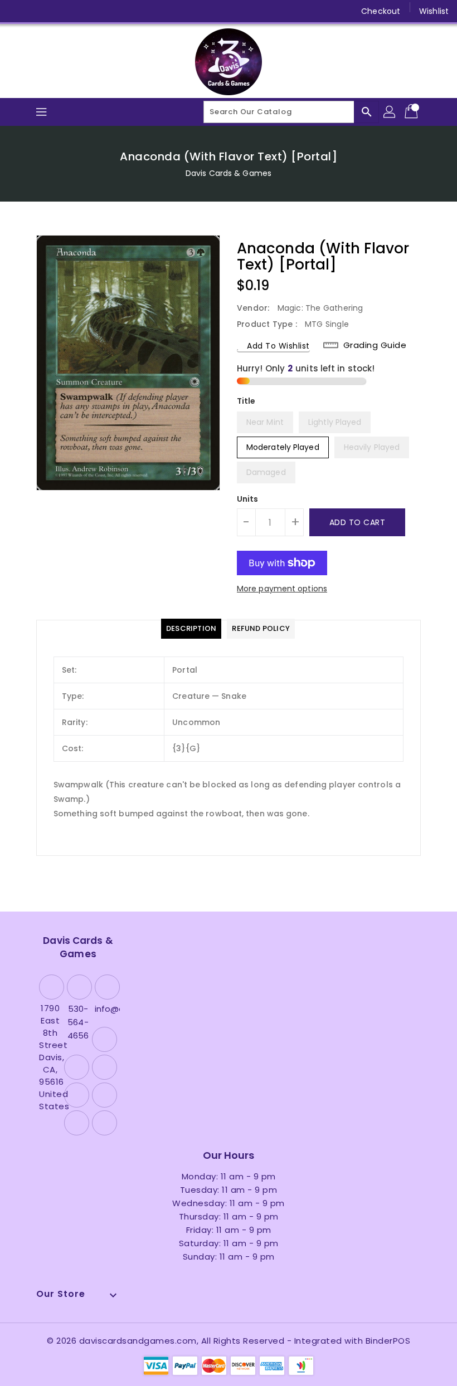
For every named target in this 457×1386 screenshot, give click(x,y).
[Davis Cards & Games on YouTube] (81, 11)
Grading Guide (375, 345)
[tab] (191, 629)
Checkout (380, 11)
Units (248, 499)
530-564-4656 (78, 1022)
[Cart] (412, 112)
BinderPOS (388, 1340)
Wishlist (434, 11)
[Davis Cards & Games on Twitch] (124, 11)
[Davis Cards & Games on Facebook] (17, 11)
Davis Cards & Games (228, 173)
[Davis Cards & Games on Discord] (102, 11)
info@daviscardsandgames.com (106, 1009)
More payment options (282, 588)
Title (246, 401)
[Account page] (390, 112)
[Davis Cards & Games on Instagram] (60, 11)
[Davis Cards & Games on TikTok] (145, 11)
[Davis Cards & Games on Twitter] (39, 11)
